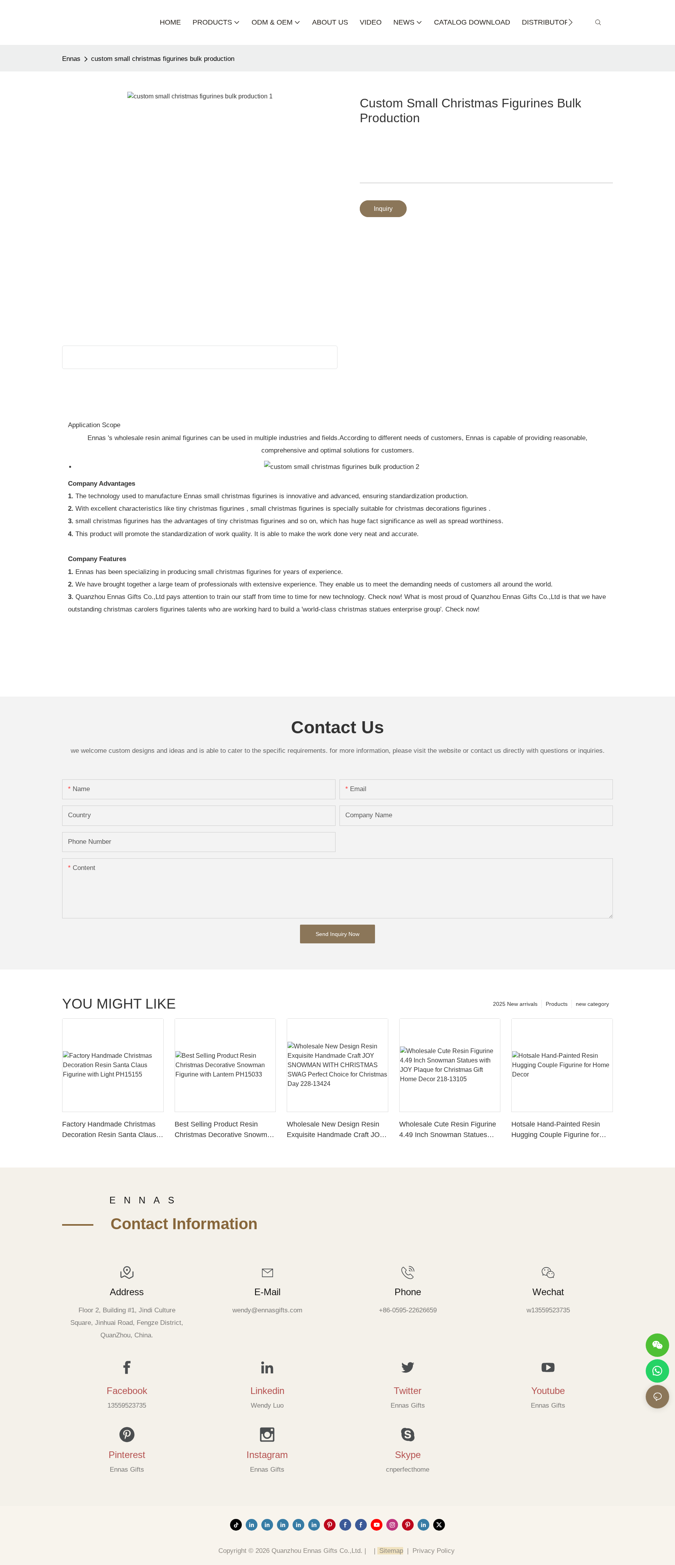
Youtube (548, 1390)
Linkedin (267, 1390)
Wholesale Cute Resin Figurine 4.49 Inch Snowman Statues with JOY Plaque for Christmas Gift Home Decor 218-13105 (447, 1130)
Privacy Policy (433, 1550)
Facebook (127, 1390)
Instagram (267, 1454)
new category (592, 1004)
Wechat (548, 1292)
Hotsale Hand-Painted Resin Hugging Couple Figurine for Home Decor (555, 1130)
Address (127, 1292)
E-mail (267, 1292)
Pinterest (127, 1454)
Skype (408, 1454)
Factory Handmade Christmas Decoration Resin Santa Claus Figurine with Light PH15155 (109, 1130)
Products (557, 1004)
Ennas (71, 58)
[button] (570, 22)
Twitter (407, 1390)
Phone (408, 1292)
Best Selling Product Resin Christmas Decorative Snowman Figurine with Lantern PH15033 (225, 1130)
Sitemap (390, 1550)
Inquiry (383, 208)
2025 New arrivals (515, 1004)
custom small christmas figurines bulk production (162, 58)
